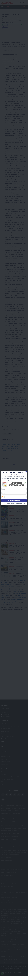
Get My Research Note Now (14, 500)
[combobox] (3, 497)
